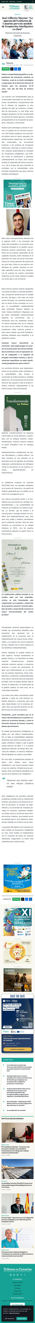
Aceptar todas (22, 1318)
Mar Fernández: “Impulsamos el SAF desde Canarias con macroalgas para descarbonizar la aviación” (19, 1103)
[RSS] (24, 1275)
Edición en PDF (17, 1282)
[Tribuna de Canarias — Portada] (14, 7)
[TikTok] (21, 1275)
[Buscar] (33, 1)
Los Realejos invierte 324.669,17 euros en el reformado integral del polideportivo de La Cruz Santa (16, 1185)
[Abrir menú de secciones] (2, 7)
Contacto (19, 1)
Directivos (5, 1145)
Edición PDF (4, 1)
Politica (17, 14)
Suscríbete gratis (17, 1305)
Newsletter (12, 1)
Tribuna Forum (17, 1294)
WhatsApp (6, 68)
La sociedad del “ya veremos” (16, 1110)
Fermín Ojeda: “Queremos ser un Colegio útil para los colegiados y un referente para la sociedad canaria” (17, 1219)
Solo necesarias (9, 1318)
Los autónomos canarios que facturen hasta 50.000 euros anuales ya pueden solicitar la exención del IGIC (19, 1068)
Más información (14, 1313)
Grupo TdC (17, 1291)
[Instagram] (17, 1275)
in (19, 68)
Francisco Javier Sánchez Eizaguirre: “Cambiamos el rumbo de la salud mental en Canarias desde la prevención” (17, 1254)
